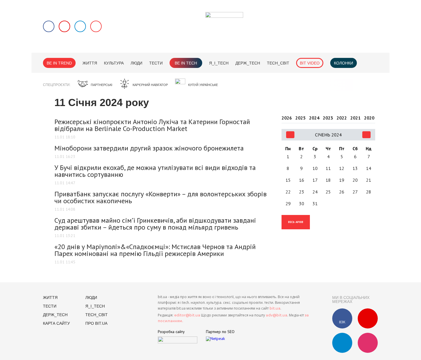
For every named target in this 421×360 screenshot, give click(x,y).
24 (315, 191)
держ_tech (247, 63)
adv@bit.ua (276, 315)
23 (301, 191)
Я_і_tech (219, 63)
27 (355, 191)
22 (288, 191)
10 (315, 168)
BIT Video (310, 63)
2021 (355, 118)
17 (315, 180)
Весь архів (295, 222)
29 (288, 203)
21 (368, 180)
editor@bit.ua (187, 315)
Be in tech (186, 63)
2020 (369, 118)
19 (341, 180)
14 (368, 168)
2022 (342, 118)
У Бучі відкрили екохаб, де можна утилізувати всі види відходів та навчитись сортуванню (155, 171)
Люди (136, 63)
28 (368, 191)
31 (315, 203)
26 (341, 191)
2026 (287, 118)
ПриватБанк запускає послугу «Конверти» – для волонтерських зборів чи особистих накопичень (160, 197)
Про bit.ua (96, 323)
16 (301, 180)
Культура (114, 63)
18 (328, 180)
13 (355, 168)
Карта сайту (56, 323)
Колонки (343, 63)
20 (355, 180)
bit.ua (274, 308)
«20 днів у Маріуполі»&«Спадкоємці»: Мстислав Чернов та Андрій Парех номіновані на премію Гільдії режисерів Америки (155, 250)
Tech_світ (278, 63)
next (366, 134)
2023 (328, 118)
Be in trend (59, 63)
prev (290, 134)
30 (301, 203)
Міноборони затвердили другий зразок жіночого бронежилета (149, 148)
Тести (156, 63)
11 (328, 168)
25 (328, 191)
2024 (314, 118)
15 (288, 180)
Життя (89, 63)
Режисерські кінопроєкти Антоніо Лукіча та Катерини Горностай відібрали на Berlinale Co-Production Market (152, 125)
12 (341, 168)
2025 (300, 118)
